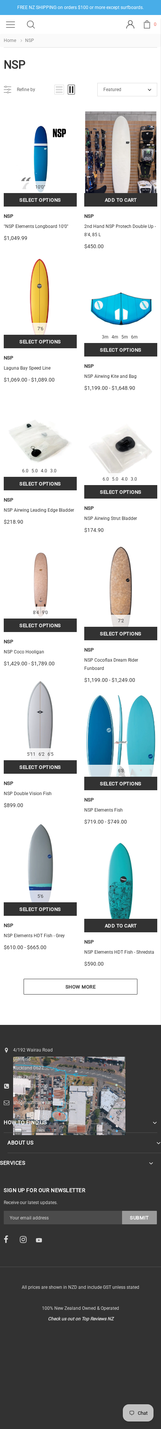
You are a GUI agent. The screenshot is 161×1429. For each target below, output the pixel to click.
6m (134, 337)
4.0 (44, 470)
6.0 (25, 470)
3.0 (53, 470)
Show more (81, 987)
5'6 (40, 896)
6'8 (121, 770)
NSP (8, 216)
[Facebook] (9, 1240)
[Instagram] (25, 1240)
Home (10, 40)
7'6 (40, 328)
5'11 (31, 754)
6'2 (42, 754)
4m (115, 337)
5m (124, 337)
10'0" (40, 187)
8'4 (36, 612)
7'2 (121, 620)
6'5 (51, 754)
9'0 (45, 612)
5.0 (34, 470)
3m (105, 337)
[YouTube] (41, 1240)
